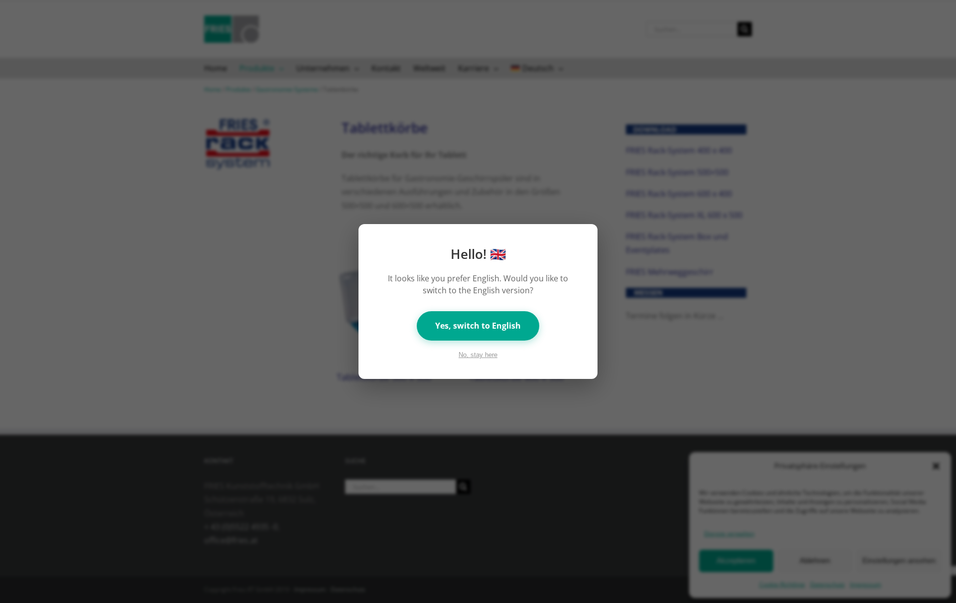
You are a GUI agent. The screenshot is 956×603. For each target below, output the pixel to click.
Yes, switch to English (478, 325)
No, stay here (478, 355)
